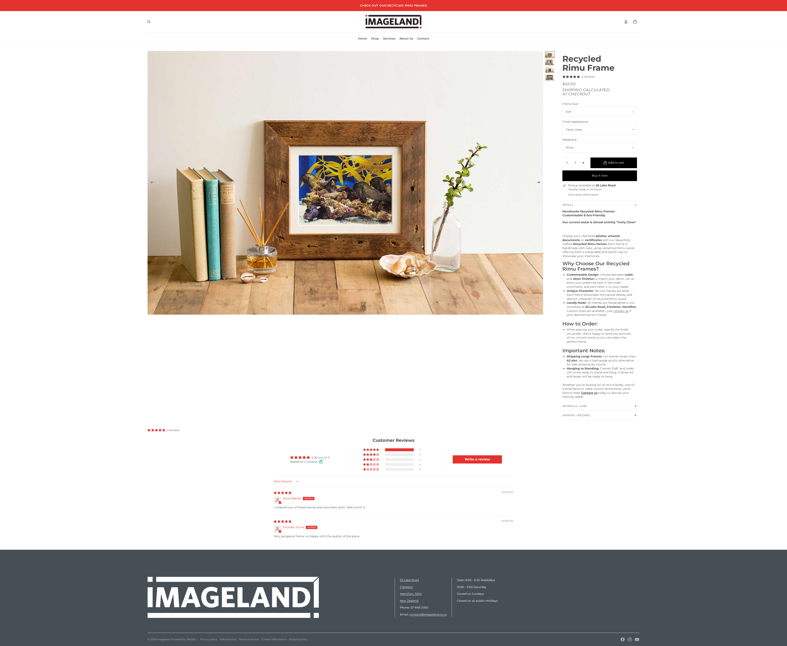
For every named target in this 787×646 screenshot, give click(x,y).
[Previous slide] (151, 182)
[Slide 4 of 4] (549, 77)
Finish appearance (575, 122)
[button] (157, 430)
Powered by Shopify (183, 639)
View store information (583, 194)
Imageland (163, 639)
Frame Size (570, 104)
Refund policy (228, 639)
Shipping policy (298, 639)
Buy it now (599, 175)
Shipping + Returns (576, 415)
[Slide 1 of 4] (549, 55)
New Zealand (409, 601)
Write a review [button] (477, 459)
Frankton (406, 587)
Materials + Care (574, 406)
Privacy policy (208, 639)
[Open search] (148, 21)
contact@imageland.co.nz (428, 614)
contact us (621, 311)
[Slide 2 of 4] (549, 62)
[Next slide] (539, 182)
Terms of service (249, 639)
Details (567, 204)
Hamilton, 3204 (411, 594)
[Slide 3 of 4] (549, 70)
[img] (282, 493)
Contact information (274, 639)
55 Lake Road (409, 580)
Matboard (569, 140)
